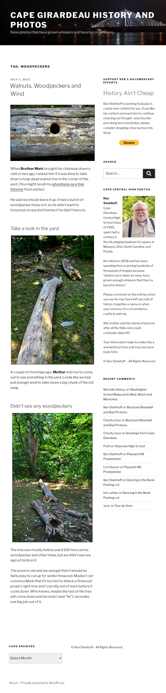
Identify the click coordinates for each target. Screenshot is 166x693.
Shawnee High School (130, 446)
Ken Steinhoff (112, 407)
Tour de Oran (123, 505)
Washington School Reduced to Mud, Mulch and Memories (127, 394)
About (13, 683)
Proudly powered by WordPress (42, 683)
